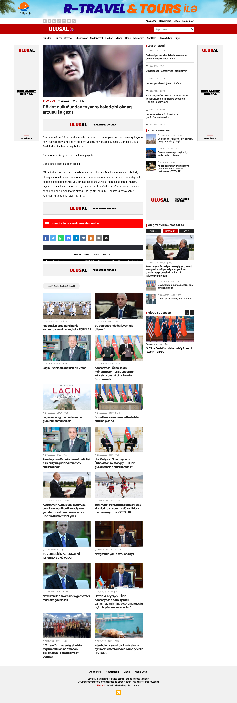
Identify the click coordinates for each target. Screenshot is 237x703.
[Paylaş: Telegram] (76, 238)
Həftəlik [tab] (170, 231)
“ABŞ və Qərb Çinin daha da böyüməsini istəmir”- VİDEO (169, 350)
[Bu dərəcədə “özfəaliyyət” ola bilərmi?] (119, 306)
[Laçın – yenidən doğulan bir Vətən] (67, 348)
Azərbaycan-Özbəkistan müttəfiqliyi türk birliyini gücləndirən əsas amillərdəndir (66, 463)
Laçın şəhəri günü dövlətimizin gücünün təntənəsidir (62, 419)
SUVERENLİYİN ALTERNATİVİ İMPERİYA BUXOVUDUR (61, 555)
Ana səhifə (95, 671)
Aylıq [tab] (186, 231)
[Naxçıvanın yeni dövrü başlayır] (119, 534)
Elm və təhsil (165, 38)
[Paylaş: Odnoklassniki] (91, 238)
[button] (106, 238)
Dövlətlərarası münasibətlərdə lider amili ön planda (117, 419)
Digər (177, 38)
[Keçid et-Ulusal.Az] (59, 29)
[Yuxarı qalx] (228, 694)
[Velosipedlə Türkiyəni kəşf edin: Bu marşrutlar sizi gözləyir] (151, 139)
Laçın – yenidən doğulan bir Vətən (64, 367)
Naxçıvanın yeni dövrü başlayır (114, 554)
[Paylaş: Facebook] (46, 238)
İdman (119, 38)
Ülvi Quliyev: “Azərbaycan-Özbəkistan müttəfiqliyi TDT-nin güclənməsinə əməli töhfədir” (115, 463)
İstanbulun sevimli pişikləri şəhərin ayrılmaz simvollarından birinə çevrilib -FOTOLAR (119, 649)
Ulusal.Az (101, 685)
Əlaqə (127, 671)
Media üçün (141, 671)
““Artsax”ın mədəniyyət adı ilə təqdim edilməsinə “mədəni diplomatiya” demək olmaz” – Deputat (62, 651)
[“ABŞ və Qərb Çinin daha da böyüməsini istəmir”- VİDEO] (170, 329)
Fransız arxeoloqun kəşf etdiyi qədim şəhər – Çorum (173, 153)
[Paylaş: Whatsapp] (61, 238)
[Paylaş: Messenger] (68, 238)
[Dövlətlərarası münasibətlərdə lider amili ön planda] (119, 397)
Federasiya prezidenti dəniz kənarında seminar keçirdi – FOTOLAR (67, 327)
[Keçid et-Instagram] (54, 21)
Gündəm (47, 38)
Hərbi (128, 38)
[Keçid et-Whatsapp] (64, 21)
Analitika (151, 38)
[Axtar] (191, 29)
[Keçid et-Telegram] (59, 21)
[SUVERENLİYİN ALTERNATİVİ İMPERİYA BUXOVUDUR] (67, 534)
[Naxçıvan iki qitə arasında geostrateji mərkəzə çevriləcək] (67, 576)
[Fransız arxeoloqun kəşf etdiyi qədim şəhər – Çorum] (151, 153)
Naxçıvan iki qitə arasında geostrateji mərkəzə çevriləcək (66, 597)
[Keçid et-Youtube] (69, 21)
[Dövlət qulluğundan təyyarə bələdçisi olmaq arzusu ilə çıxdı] (93, 71)
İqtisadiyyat (81, 38)
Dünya (58, 38)
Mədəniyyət (96, 38)
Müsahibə (138, 38)
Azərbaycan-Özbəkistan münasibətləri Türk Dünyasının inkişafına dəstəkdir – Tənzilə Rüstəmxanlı (114, 373)
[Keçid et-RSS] (74, 21)
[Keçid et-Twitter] (49, 21)
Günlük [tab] (153, 231)
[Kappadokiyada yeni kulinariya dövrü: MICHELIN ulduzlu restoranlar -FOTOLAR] (151, 166)
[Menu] (46, 29)
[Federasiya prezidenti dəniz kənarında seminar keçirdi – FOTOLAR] (67, 306)
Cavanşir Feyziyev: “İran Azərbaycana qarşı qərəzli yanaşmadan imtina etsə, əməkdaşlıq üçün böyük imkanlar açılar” (119, 601)
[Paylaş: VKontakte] (83, 238)
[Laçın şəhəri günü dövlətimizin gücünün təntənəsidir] (67, 397)
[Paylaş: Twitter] (53, 238)
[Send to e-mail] (99, 238)
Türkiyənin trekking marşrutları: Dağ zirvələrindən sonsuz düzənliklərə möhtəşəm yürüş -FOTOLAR (118, 508)
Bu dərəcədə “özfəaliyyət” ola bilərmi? (114, 327)
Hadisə (109, 38)
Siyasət (68, 38)
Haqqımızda (112, 671)
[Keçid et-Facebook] (45, 21)
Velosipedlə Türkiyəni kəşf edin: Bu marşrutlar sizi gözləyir (175, 140)
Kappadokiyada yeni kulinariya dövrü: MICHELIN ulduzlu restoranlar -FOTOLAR (173, 168)
